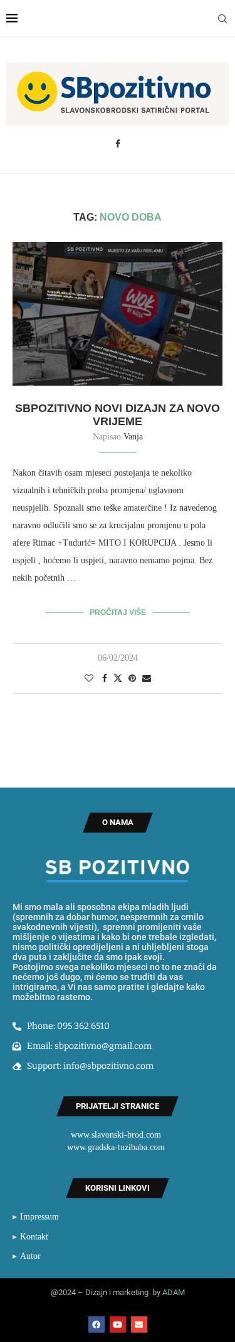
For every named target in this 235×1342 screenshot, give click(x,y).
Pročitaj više (118, 612)
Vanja (133, 436)
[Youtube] (118, 1324)
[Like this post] (89, 679)
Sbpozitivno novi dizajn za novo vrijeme (117, 415)
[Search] (222, 19)
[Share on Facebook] (104, 679)
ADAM (173, 1292)
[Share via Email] (146, 679)
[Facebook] (117, 143)
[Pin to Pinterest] (132, 679)
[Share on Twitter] (117, 678)
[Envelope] (139, 1324)
